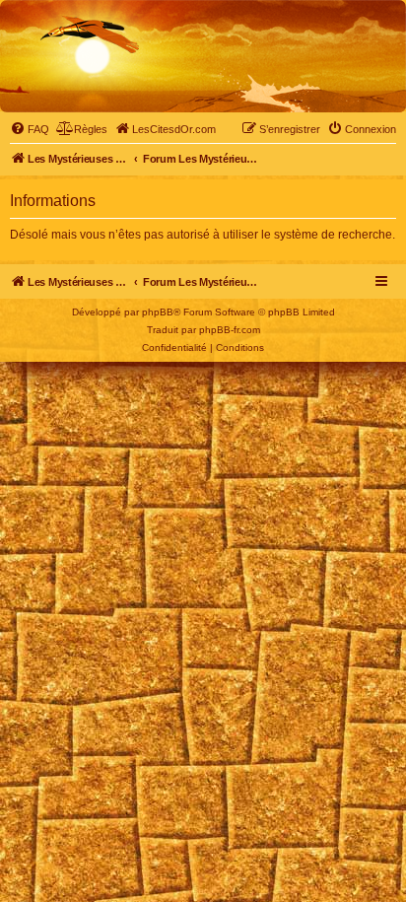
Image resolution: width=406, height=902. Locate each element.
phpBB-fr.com (229, 329)
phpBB (157, 312)
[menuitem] (29, 129)
